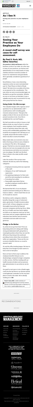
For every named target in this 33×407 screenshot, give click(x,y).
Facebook (24, 328)
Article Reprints (16, 328)
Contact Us (6, 337)
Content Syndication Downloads (15, 338)
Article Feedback (5, 335)
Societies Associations (16, 331)
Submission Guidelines (15, 334)
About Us (5, 330)
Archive (5, 332)
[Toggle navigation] (30, 5)
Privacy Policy (16, 395)
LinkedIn (24, 334)
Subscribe (5, 328)
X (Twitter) (24, 330)
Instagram (24, 332)
